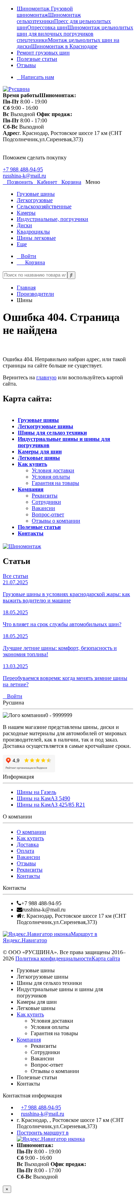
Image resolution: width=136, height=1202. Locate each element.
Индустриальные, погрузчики (52, 219)
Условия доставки (53, 470)
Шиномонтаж (34, 9)
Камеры (26, 213)
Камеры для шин (40, 452)
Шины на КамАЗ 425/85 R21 (51, 805)
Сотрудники (46, 502)
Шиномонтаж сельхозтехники (49, 18)
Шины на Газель (36, 792)
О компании (31, 832)
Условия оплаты (51, 477)
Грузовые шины (36, 194)
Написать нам (37, 77)
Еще (22, 244)
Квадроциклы (33, 232)
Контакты (31, 533)
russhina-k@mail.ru (24, 176)
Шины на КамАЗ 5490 (43, 798)
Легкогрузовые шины (45, 426)
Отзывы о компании (56, 521)
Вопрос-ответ (48, 514)
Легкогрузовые (35, 200)
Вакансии (43, 508)
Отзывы (26, 65)
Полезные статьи (37, 59)
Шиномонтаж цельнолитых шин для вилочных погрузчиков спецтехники (75, 33)
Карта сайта (106, 958)
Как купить (32, 464)
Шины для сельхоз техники (52, 433)
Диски (24, 225)
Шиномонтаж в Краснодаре (64, 46)
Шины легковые (36, 238)
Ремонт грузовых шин (43, 53)
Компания (31, 489)
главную (46, 377)
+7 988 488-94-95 (23, 169)
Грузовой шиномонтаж (45, 12)
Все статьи (15, 576)
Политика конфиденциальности (53, 958)
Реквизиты (45, 496)
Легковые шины (39, 458)
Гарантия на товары (55, 483)
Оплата (25, 851)
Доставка (28, 844)
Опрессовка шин (47, 27)
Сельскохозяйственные (44, 206)
